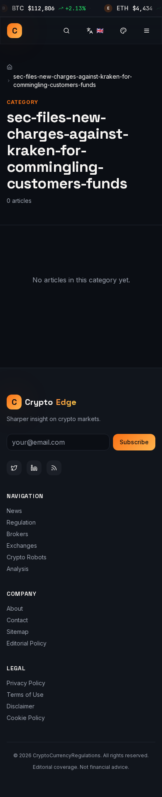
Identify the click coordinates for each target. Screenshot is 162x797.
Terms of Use (25, 694)
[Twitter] (14, 467)
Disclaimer (20, 706)
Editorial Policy (27, 643)
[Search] (66, 30)
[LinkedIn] (34, 467)
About (15, 608)
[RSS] (54, 467)
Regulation (21, 522)
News (14, 510)
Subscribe (134, 441)
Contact (17, 620)
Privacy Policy (26, 682)
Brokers (17, 533)
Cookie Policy (26, 717)
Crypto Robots (27, 557)
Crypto (44, 402)
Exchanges (22, 545)
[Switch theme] (123, 30)
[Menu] (146, 30)
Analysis (18, 568)
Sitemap (18, 631)
